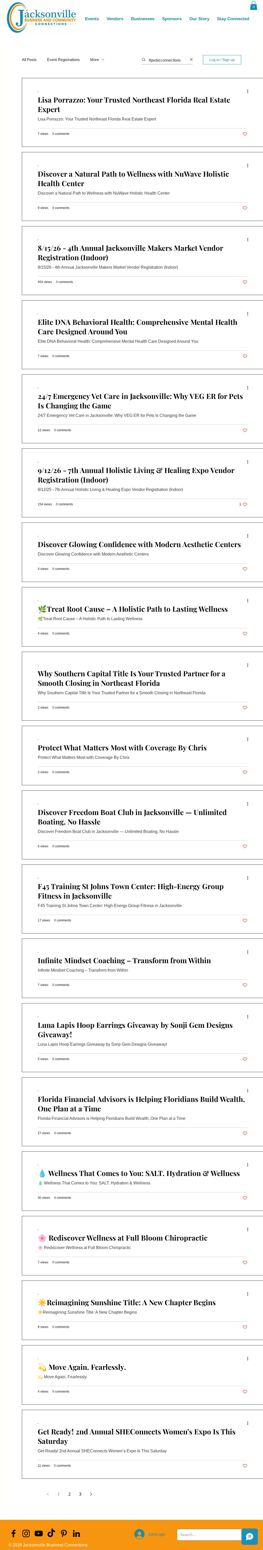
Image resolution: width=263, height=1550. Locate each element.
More (94, 59)
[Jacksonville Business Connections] (13, 1533)
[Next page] (91, 1494)
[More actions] (249, 91)
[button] (253, 5)
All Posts (29, 59)
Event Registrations (63, 59)
